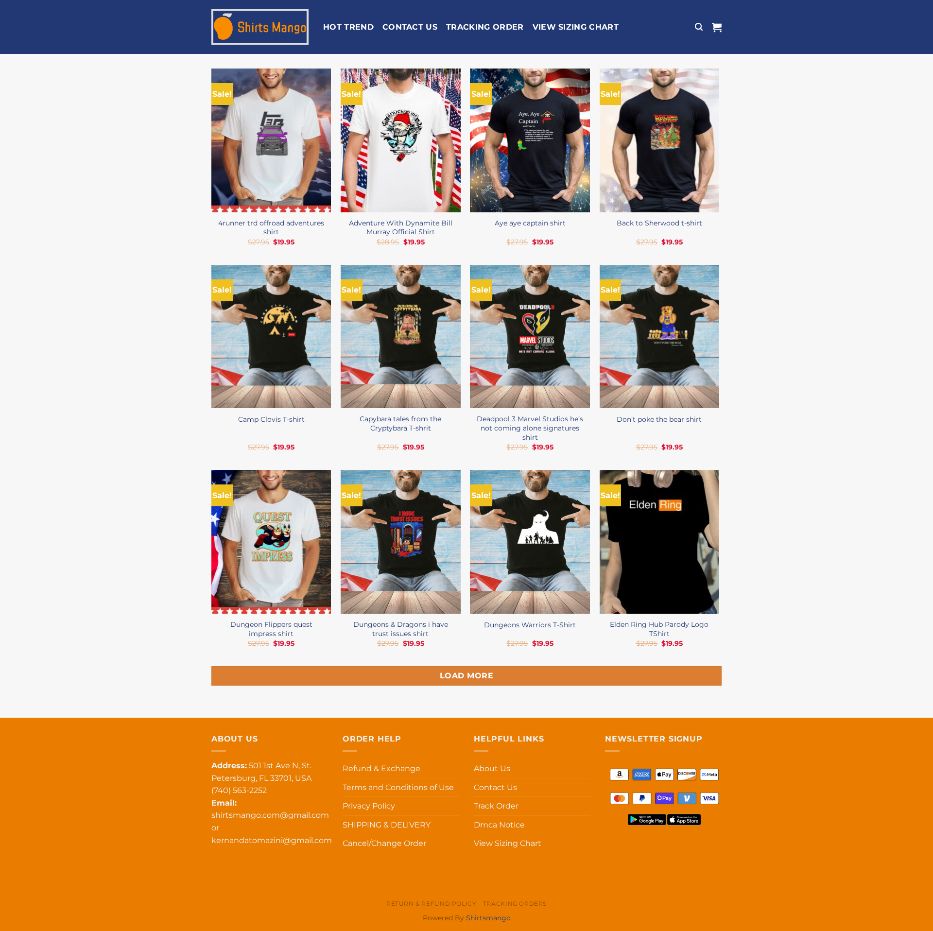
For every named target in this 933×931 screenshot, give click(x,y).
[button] (699, 26)
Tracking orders (515, 903)
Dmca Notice (499, 824)
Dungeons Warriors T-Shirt (530, 625)
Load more (466, 675)
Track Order (496, 805)
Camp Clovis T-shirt (271, 419)
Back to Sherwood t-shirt (659, 223)
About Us (492, 768)
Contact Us (409, 27)
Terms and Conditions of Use (398, 787)
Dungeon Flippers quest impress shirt (271, 629)
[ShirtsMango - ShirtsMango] (260, 27)
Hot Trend (348, 27)
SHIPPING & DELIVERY (387, 824)
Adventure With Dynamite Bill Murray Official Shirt (400, 228)
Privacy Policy (369, 805)
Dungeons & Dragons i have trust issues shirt (400, 629)
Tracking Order (484, 27)
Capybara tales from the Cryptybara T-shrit (400, 423)
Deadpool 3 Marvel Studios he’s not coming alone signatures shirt (530, 427)
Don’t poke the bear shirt (659, 419)
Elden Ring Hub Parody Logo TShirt (659, 629)
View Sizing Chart (576, 27)
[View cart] (717, 27)
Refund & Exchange (381, 768)
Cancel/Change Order (384, 843)
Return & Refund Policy (431, 903)
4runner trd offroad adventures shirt (271, 228)
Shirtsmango (488, 918)
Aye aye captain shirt (530, 223)
